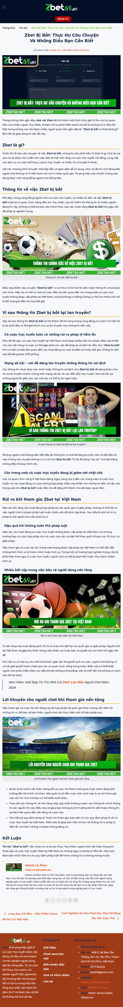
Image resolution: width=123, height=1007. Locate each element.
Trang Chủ (8, 27)
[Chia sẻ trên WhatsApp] (47, 900)
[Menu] (4, 7)
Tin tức (23, 27)
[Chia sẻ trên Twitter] (58, 900)
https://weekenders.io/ (38, 869)
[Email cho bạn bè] (64, 900)
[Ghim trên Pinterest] (70, 900)
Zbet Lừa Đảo (73, 682)
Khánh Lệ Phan (80, 50)
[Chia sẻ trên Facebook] (52, 900)
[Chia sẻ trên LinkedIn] (76, 900)
